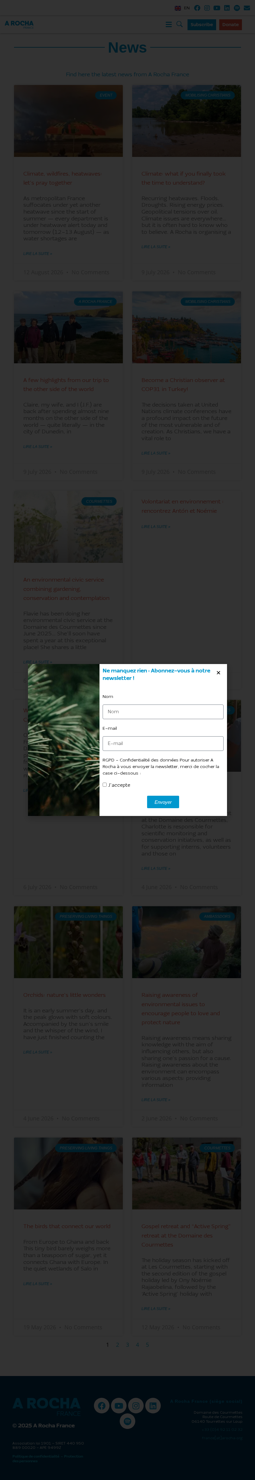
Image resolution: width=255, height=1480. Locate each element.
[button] (218, 672)
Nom (108, 697)
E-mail (110, 729)
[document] (127, 740)
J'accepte (119, 785)
